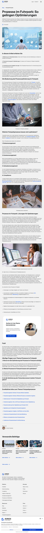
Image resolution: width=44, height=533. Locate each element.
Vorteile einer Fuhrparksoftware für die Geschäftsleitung (15, 414)
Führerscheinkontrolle (6, 181)
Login (32, 1)
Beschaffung (18, 301)
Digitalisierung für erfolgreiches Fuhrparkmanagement (14, 408)
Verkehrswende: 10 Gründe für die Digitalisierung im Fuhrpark (16, 398)
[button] (37, 1)
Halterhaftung (15, 294)
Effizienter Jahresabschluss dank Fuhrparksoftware (14, 417)
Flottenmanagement (12, 99)
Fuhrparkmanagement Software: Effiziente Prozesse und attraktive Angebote (19, 395)
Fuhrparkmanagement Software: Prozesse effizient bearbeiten (16, 392)
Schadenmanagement (31, 136)
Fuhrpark (33, 82)
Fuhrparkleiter (32, 93)
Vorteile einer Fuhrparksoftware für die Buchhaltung (14, 420)
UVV (35, 293)
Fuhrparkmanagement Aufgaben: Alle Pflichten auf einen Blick (16, 411)
